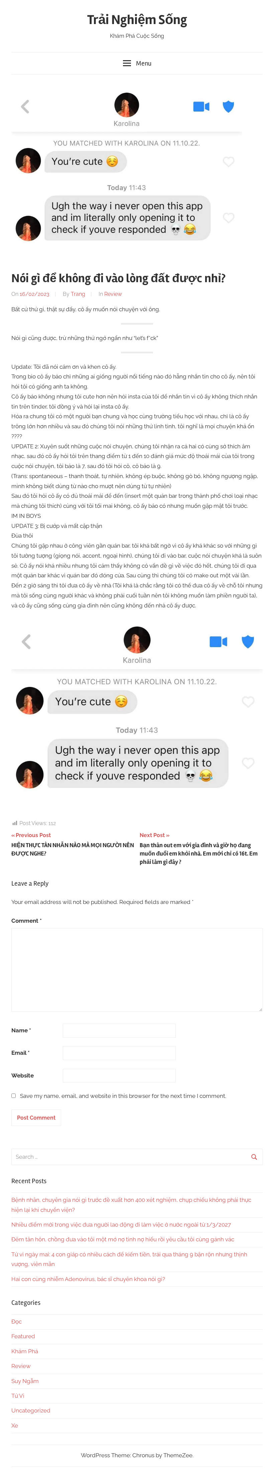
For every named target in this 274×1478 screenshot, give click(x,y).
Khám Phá (24, 1351)
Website (22, 1075)
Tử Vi (17, 1395)
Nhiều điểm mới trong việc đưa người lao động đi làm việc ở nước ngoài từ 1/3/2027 (121, 1224)
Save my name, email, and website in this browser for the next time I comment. (123, 1096)
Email (20, 1052)
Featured (23, 1336)
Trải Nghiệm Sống (137, 20)
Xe (14, 1425)
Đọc (16, 1321)
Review (113, 294)
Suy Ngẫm (25, 1381)
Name (21, 1030)
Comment (26, 920)
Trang (78, 294)
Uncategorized (30, 1410)
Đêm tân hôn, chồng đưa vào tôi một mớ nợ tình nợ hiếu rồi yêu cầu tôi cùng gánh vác (122, 1239)
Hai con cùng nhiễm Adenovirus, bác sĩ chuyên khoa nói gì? (88, 1279)
